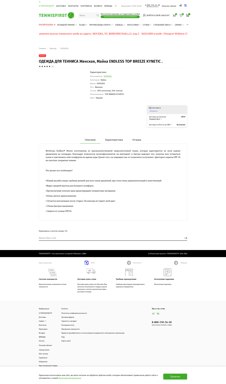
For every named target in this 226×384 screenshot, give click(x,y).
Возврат (98, 6)
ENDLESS (65, 48)
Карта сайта (66, 341)
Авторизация (44, 350)
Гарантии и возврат (69, 321)
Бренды (53, 48)
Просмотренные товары (48, 365)
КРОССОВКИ (133, 24)
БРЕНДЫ (108, 6)
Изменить (153, 111)
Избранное (43, 361)
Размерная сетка (67, 325)
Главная (42, 48)
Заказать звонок (169, 6)
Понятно (175, 376)
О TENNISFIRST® (46, 6)
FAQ (63, 337)
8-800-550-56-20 (152, 5)
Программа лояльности (70, 329)
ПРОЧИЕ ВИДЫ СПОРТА (100, 24)
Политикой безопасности (70, 378)
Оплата (41, 341)
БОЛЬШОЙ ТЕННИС (66, 24)
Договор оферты (67, 317)
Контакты (73, 6)
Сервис (178, 24)
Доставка (61, 6)
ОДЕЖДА (119, 24)
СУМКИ (146, 24)
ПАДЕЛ (82, 24)
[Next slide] (82, 71)
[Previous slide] (42, 71)
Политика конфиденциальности (74, 313)
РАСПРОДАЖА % (47, 24)
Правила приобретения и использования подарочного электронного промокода (92, 333)
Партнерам (86, 6)
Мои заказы (43, 354)
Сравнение (43, 358)
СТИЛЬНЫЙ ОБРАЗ (162, 24)
